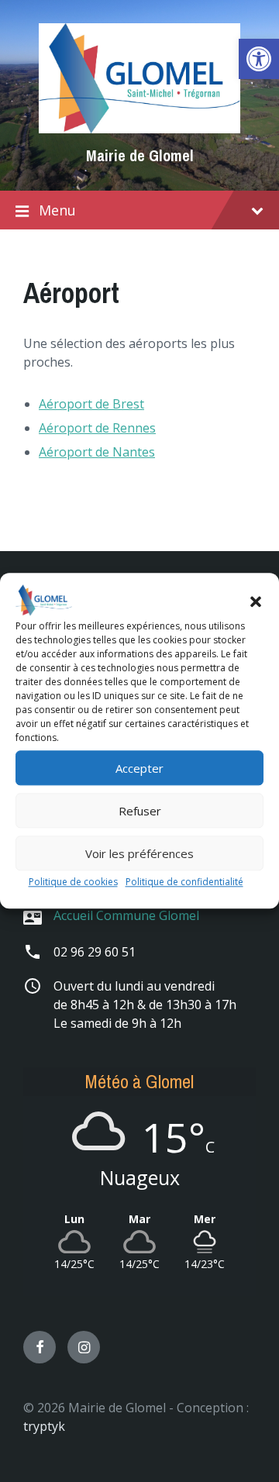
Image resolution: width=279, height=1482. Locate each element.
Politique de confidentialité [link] (184, 882)
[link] (259, 59)
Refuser (140, 811)
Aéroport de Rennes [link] (97, 427)
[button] (256, 601)
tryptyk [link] (44, 1426)
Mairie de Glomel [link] (140, 155)
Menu (57, 210)
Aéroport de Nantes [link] (97, 451)
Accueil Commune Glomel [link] (126, 915)
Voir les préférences (139, 853)
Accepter (139, 768)
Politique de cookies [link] (73, 882)
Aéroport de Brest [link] (91, 403)
